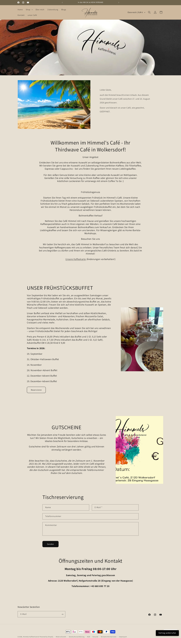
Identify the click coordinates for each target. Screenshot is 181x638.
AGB (88, 636)
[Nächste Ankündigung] (119, 2)
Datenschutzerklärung (77, 636)
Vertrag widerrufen (167, 633)
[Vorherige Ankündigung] (62, 2)
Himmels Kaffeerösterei (31, 637)
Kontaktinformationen (108, 636)
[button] (29, 9)
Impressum (123, 636)
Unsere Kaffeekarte (75, 259)
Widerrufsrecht (61, 636)
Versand (95, 636)
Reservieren (36, 390)
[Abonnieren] (62, 614)
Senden (50, 544)
